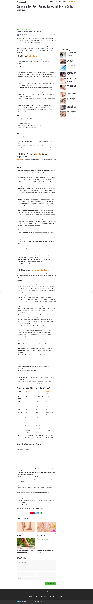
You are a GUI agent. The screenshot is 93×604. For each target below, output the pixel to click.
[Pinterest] (72, 1)
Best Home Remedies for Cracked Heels (70, 60)
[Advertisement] (36, 20)
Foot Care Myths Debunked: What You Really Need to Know (71, 106)
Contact (64, 1)
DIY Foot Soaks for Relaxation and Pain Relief (71, 100)
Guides (51, 1)
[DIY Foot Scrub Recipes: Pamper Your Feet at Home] (26, 543)
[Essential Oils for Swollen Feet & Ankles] (46, 543)
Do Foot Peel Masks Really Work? (71, 112)
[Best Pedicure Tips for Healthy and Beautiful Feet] (46, 527)
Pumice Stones (32, 56)
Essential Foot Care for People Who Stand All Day (71, 54)
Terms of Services (52, 596)
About (59, 1)
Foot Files (38, 154)
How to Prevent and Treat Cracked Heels (71, 86)
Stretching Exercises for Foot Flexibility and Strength (71, 73)
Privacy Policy (43, 596)
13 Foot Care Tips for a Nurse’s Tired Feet (71, 66)
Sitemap (36, 596)
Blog (56, 1)
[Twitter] (74, 1)
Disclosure (61, 596)
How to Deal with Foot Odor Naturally (71, 92)
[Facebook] (69, 1)
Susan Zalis (24, 35)
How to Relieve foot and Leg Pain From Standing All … (71, 80)
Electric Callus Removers (42, 270)
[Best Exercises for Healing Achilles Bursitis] (26, 527)
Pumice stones (20, 59)
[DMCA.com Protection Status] (22, 602)
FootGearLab (33, 601)
